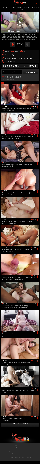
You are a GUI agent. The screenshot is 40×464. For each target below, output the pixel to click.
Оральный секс (27, 58)
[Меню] (3, 3)
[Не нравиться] (27, 44)
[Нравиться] (12, 44)
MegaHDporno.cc (26, 3)
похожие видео (11, 66)
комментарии (29, 66)
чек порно (13, 61)
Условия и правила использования (20, 452)
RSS (20, 450)
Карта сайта (20, 448)
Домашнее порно (17, 58)
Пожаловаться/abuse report (20, 454)
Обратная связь (20, 446)
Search (37, 3)
